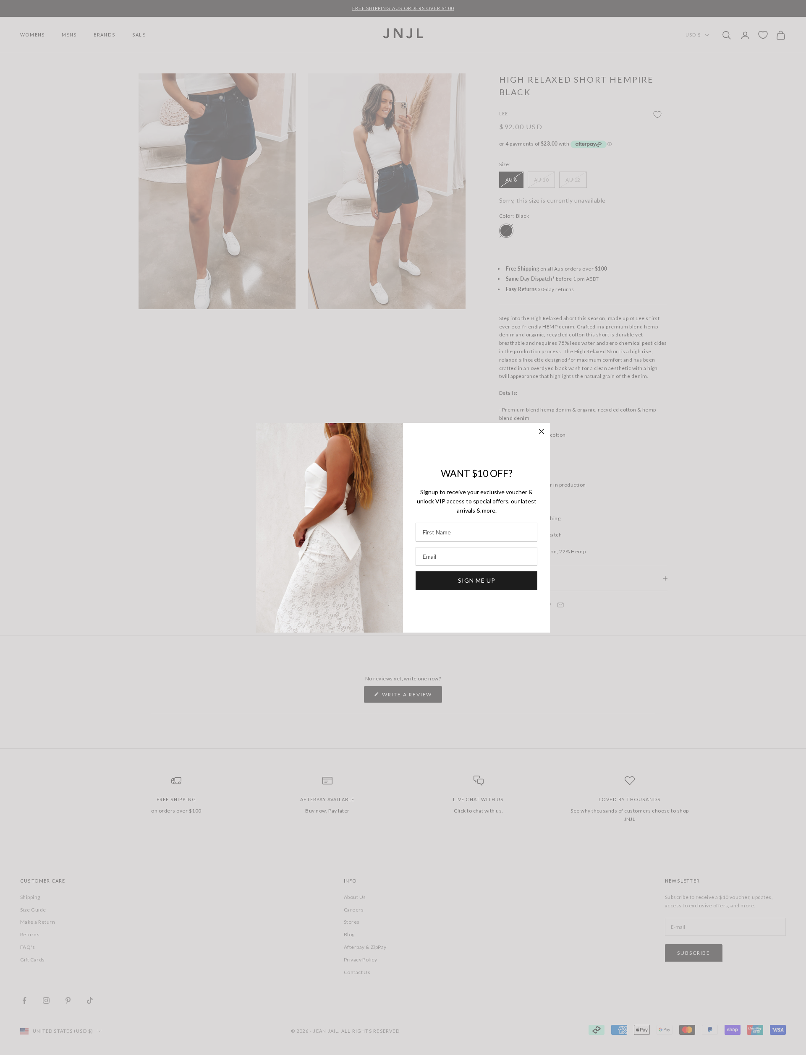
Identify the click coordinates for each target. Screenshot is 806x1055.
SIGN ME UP (476, 580)
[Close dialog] (541, 431)
